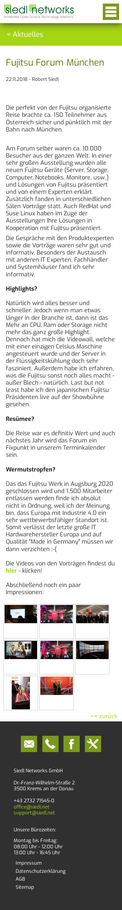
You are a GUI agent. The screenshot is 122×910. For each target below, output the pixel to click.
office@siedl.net (31, 807)
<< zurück (103, 716)
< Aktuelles (25, 34)
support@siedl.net (34, 813)
